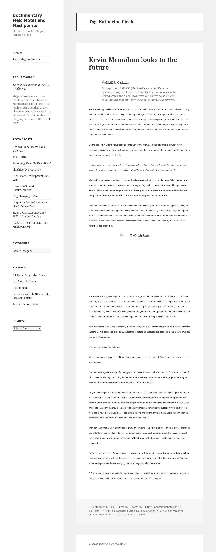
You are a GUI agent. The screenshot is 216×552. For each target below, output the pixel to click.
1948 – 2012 (20, 157)
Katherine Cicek (125, 510)
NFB (159, 510)
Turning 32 (143, 119)
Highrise (144, 306)
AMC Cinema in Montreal (100, 129)
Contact (17, 53)
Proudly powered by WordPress (108, 543)
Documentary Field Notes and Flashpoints (29, 20)
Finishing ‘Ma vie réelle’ (27, 169)
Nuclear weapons (173, 510)
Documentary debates (160, 507)
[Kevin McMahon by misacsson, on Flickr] (140, 261)
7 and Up (130, 109)
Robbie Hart (173, 114)
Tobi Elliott (115, 155)
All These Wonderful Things (29, 275)
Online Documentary (101, 514)
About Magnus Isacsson (27, 59)
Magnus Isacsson (131, 507)
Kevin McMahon (145, 510)
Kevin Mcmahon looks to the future (133, 63)
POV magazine (121, 478)
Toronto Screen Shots (25, 304)
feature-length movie (165, 124)
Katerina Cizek (95, 226)
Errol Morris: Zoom (24, 281)
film (130, 150)
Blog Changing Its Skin (26, 196)
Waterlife (104, 150)
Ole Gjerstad (20, 288)
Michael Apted (160, 109)
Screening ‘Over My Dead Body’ (32, 163)
